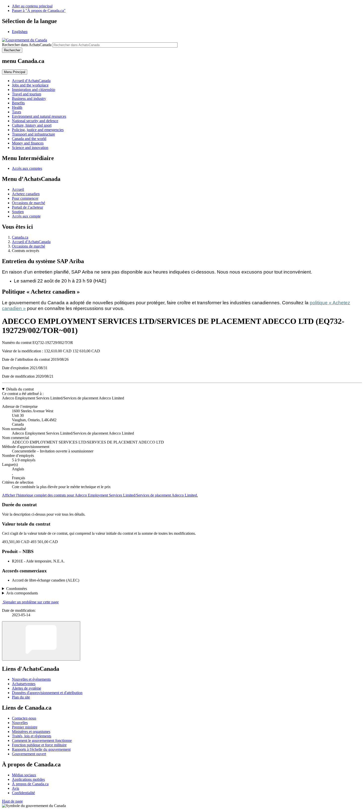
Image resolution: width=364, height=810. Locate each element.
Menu (14, 72)
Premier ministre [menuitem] (24, 727)
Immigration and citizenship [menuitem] (33, 89)
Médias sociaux (24, 775)
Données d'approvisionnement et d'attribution (47, 693)
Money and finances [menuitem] (28, 143)
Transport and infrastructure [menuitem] (33, 134)
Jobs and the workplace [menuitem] (30, 85)
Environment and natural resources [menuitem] (39, 116)
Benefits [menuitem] (18, 103)
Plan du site (21, 697)
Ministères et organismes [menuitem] (31, 731)
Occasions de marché (28, 203)
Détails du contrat (20, 389)
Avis (15, 788)
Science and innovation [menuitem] (30, 147)
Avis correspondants (22, 593)
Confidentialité (23, 793)
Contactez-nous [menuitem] (24, 718)
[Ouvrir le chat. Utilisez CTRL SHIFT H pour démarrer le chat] (41, 641)
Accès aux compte (26, 216)
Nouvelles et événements (31, 679)
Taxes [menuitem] (16, 112)
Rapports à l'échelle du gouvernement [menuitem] (41, 749)
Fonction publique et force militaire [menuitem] (39, 745)
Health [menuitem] (17, 107)
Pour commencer (25, 198)
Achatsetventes (23, 684)
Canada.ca (20, 237)
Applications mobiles (28, 779)
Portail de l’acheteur (27, 207)
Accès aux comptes (27, 168)
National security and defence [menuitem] (35, 121)
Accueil (18, 189)
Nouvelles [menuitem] (20, 723)
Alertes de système (26, 688)
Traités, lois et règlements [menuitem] (31, 736)
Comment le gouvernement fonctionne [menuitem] (42, 740)
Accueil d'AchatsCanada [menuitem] (31, 81)
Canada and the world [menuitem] (29, 139)
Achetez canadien (26, 194)
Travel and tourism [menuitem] (26, 94)
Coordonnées (16, 589)
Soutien (18, 212)
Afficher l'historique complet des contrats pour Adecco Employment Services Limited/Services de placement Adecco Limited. (100, 495)
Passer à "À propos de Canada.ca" (39, 10)
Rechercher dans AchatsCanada (27, 45)
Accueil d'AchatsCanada (31, 242)
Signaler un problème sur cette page (31, 602)
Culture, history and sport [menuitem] (32, 125)
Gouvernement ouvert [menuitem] (29, 754)
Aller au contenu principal (32, 6)
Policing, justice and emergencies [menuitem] (38, 130)
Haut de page (12, 801)
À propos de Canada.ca (30, 784)
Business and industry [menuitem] (29, 98)
